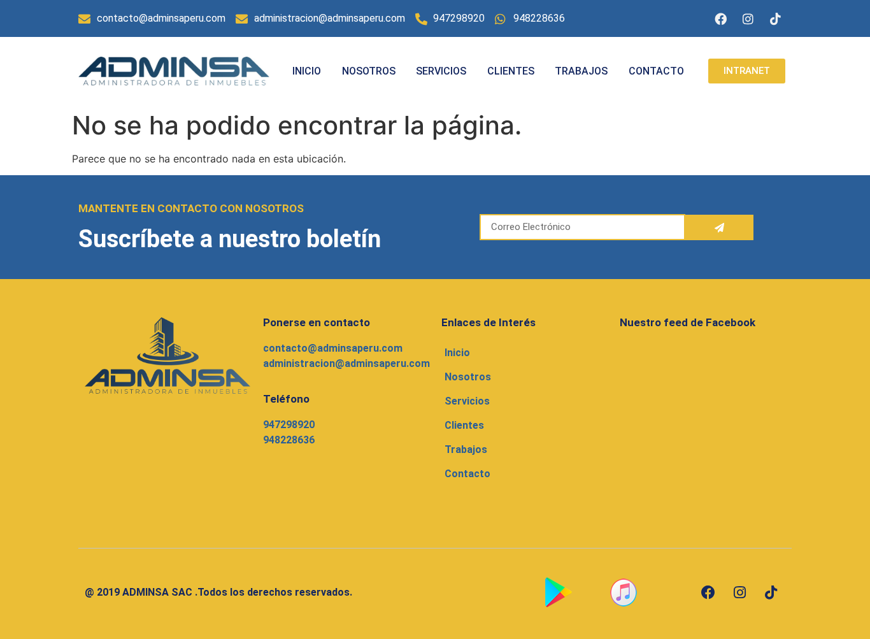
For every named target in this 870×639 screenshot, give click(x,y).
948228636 (289, 440)
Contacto (656, 71)
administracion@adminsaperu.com (346, 363)
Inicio (306, 71)
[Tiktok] (776, 18)
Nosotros (369, 71)
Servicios (441, 71)
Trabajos (581, 71)
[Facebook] (721, 18)
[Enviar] (719, 227)
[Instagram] (748, 18)
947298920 (289, 425)
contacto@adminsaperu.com (333, 348)
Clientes (510, 71)
